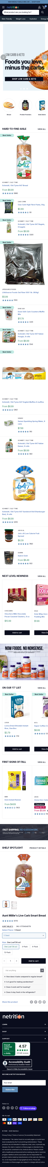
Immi (6, 797)
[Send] (42, 970)
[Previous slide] (3, 57)
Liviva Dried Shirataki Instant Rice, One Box (16, 727)
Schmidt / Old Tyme (10, 182)
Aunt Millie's (7, 926)
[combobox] (20, 12)
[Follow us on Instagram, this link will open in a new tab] (8, 1107)
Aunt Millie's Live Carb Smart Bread (24, 915)
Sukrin (20, 553)
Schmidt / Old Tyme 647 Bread (15, 185)
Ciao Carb (22, 201)
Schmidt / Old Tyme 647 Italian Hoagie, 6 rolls (30, 335)
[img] (6, 904)
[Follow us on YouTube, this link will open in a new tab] (16, 1107)
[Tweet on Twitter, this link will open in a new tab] (40, 1002)
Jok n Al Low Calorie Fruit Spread (28, 534)
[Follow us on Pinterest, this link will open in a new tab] (12, 1107)
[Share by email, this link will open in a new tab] (44, 1002)
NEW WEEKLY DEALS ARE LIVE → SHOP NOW (24, 2)
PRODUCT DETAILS (38, 848)
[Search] (42, 12)
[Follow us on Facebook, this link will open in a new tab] (3, 1107)
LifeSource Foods (9, 289)
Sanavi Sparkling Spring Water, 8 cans (31, 422)
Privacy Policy (6, 1135)
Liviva (7, 722)
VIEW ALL (42, 129)
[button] (39, 7)
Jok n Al (21, 530)
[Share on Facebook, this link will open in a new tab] (31, 1002)
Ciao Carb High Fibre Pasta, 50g (31, 205)
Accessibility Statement (32, 1135)
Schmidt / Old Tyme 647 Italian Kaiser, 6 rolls (30, 444)
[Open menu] (3, 7)
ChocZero (9, 611)
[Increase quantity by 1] (16, 960)
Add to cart (17, 633)
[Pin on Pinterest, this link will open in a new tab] (35, 1002)
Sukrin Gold (23, 556)
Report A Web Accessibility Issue (19, 1069)
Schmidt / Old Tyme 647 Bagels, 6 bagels (31, 225)
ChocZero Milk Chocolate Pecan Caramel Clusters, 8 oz (17, 615)
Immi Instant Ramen (13, 800)
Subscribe (10, 1089)
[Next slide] (44, 57)
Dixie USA (21, 308)
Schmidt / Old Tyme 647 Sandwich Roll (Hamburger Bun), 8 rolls (23, 513)
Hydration (33, 19)
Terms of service (18, 1135)
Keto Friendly (7, 19)
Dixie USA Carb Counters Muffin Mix (31, 313)
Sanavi (20, 418)
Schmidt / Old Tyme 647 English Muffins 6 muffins (23, 402)
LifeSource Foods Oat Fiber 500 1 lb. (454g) (20, 292)
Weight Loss (20, 19)
